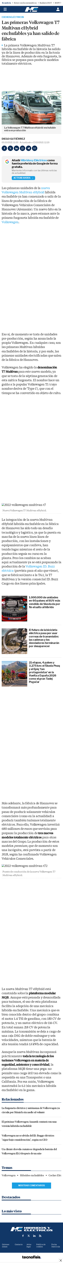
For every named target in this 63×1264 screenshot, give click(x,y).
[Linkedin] (16, 148)
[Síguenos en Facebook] (23, 1236)
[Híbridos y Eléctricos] (32, 1229)
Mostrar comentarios (31, 1185)
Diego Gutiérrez (13, 138)
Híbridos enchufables (32, 1175)
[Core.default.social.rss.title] (40, 1236)
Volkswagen (10, 222)
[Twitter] (10, 148)
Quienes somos (5, 1245)
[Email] (34, 148)
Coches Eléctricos (13, 17)
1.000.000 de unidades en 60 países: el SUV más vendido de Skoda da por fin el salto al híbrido (44, 602)
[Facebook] (4, 148)
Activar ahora (21, 178)
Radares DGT (46, 3)
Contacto (19, 1244)
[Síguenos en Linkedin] (34, 1236)
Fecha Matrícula (55, 1245)
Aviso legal (29, 1245)
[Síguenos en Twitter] (29, 1236)
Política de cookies (41, 1245)
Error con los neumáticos (25, 3)
